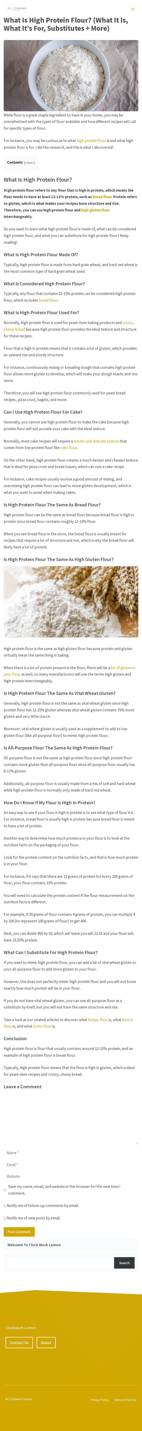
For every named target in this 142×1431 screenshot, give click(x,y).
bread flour (102, 196)
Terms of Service (125, 1400)
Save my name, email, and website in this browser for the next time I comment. (64, 1190)
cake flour (68, 447)
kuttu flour (42, 1026)
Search (124, 1263)
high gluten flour (95, 210)
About (46, 1342)
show (29, 163)
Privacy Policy (99, 1400)
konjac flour (98, 1019)
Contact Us (19, 1342)
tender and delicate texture (96, 441)
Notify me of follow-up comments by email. (43, 1205)
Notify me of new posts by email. (34, 1217)
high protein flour (91, 140)
